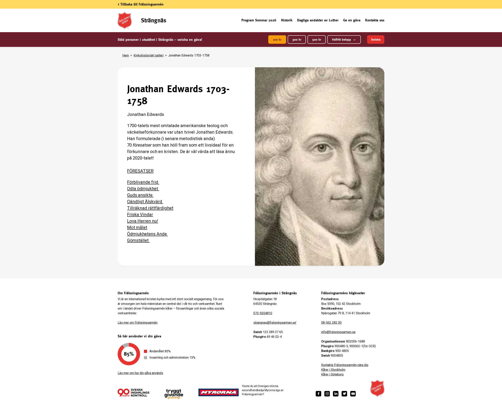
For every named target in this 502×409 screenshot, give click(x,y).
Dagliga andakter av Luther (317, 20)
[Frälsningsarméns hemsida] (377, 388)
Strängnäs (153, 20)
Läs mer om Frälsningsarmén (137, 322)
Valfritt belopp (341, 39)
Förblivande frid (143, 182)
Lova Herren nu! (142, 221)
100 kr (277, 39)
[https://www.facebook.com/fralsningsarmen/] (318, 393)
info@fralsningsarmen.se (338, 332)
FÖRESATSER (140, 171)
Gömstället (138, 240)
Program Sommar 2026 (258, 20)
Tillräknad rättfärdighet (150, 208)
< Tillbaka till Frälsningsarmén (141, 4)
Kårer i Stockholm (333, 370)
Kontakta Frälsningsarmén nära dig (344, 365)
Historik (286, 20)
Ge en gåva (351, 20)
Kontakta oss (374, 20)
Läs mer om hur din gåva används (140, 373)
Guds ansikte (140, 195)
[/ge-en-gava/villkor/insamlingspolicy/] (133, 392)
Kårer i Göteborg (332, 374)
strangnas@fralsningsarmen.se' (274, 322)
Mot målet (137, 227)
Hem (125, 55)
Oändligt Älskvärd (145, 201)
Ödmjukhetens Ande (147, 233)
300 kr (296, 39)
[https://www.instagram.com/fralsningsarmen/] (327, 393)
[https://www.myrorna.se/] (218, 392)
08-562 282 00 (331, 322)
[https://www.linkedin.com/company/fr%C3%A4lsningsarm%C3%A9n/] (335, 393)
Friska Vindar (140, 214)
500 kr (316, 39)
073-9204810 (262, 313)
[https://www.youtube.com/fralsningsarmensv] (353, 393)
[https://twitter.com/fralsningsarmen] (344, 393)
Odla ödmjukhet (143, 188)
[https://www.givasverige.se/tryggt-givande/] (174, 394)
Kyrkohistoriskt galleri (149, 55)
